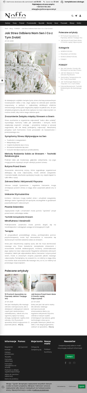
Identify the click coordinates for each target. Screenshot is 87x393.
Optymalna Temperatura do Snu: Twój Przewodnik (71, 78)
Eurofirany (48, 352)
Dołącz (70, 356)
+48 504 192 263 (44, 7)
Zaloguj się (35, 347)
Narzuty (49, 23)
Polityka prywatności (9, 353)
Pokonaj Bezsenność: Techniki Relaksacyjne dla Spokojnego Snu (71, 88)
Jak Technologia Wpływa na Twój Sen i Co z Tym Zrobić (71, 83)
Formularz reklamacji (9, 360)
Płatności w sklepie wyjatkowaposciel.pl (12, 371)
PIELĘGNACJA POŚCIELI (68, 54)
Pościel (21, 23)
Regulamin (9, 347)
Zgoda (81, 386)
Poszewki (64, 23)
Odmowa (72, 386)
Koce (56, 23)
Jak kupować (23, 347)
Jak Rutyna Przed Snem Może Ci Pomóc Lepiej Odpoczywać (71, 41)
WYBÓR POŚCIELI (66, 51)
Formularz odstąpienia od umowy (10, 365)
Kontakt (8, 350)
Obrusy (72, 23)
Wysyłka (8, 357)
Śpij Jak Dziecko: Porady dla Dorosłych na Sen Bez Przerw (71, 69)
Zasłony (7, 23)
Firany (15, 23)
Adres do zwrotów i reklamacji (12, 375)
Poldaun (47, 349)
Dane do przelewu (11, 379)
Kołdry (79, 23)
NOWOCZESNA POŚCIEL (69, 57)
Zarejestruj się (36, 350)
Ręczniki (41, 23)
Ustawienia (61, 386)
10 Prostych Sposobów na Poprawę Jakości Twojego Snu (71, 37)
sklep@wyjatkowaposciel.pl (44, 9)
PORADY (63, 59)
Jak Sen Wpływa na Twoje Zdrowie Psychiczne (70, 74)
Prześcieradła (31, 23)
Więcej (20, 325)
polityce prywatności (41, 390)
